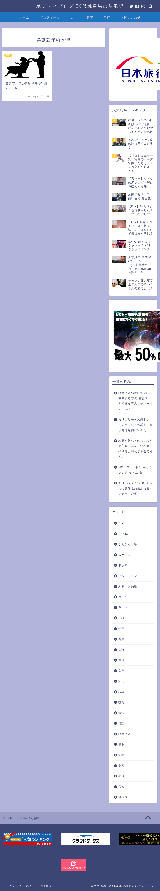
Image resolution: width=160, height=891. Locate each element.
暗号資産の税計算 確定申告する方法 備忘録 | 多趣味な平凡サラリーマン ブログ (135, 401)
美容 (121, 765)
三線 (121, 618)
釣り (121, 776)
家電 (121, 681)
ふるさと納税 (127, 586)
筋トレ (123, 744)
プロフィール (50, 17)
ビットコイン (127, 576)
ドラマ (123, 565)
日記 (121, 723)
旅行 (107, 17)
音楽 (90, 17)
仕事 (121, 628)
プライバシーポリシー (22, 886)
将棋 (121, 692)
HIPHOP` (125, 533)
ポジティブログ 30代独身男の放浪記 (80, 6)
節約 (121, 755)
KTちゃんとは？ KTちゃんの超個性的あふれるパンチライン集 (135, 488)
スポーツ (124, 555)
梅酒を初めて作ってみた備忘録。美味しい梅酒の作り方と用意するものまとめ (135, 448)
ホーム (24, 17)
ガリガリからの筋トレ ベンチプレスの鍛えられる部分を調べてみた (135, 425)
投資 (121, 702)
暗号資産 (124, 734)
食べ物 (123, 797)
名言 (121, 670)
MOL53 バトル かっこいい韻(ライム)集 (135, 470)
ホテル (123, 597)
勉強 (121, 649)
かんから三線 (127, 544)
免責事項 (46, 886)
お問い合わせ (131, 17)
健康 (121, 639)
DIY (73, 17)
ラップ (123, 607)
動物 (121, 660)
